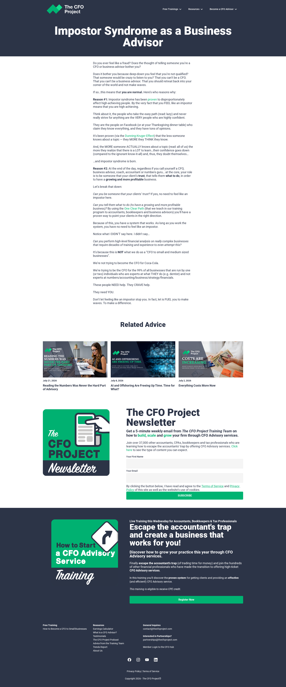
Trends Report (100, 647)
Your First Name (134, 456)
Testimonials (99, 636)
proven (152, 99)
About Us (97, 650)
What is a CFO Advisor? (105, 632)
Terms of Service (212, 486)
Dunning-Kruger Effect (139, 135)
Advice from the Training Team (108, 643)
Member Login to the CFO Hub (158, 647)
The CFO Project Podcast (106, 639)
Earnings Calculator (103, 629)
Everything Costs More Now (197, 385)
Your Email (132, 471)
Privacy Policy (134, 671)
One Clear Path (134, 208)
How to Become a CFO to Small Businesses (65, 629)
